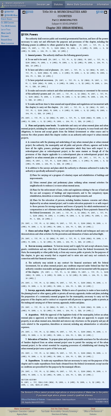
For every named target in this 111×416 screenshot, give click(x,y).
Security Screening (69, 411)
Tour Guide (45, 411)
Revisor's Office (6, 39)
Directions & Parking (59, 414)
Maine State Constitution (80, 4)
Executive (23, 411)
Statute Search (6, 19)
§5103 (29, 12)
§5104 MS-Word (11, 15)
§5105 (100, 12)
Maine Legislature (7, 43)
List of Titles (5, 29)
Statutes (58, 4)
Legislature (13, 411)
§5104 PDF (9, 11)
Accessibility (56, 411)
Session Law (43, 4)
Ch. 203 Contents (7, 22)
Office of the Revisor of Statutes (33, 399)
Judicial (31, 411)
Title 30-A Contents (8, 26)
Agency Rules (22, 414)
